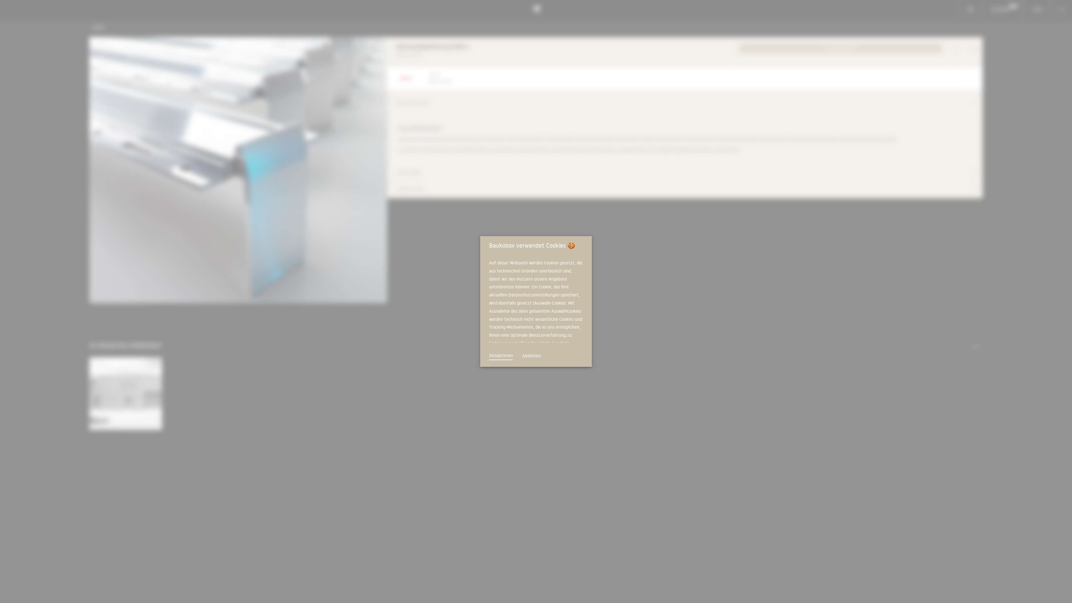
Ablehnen (531, 355)
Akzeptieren (501, 355)
